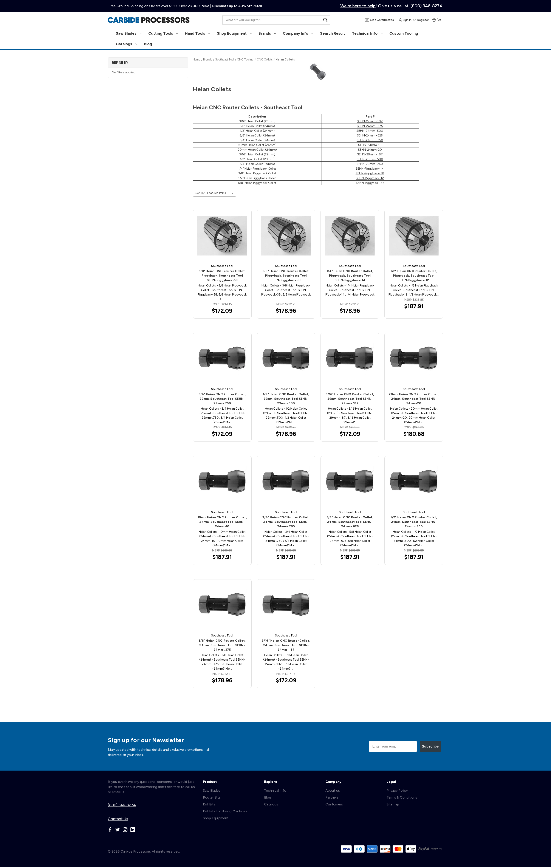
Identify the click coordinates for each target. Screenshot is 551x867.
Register (423, 20)
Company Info (296, 33)
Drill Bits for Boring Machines (225, 811)
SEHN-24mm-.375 (370, 126)
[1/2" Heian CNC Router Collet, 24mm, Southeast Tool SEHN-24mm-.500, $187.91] (414, 482)
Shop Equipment (232, 33)
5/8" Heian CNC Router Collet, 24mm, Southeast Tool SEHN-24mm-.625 (350, 522)
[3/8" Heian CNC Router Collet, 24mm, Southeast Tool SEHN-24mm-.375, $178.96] (222, 605)
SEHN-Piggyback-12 (370, 178)
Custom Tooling (403, 33)
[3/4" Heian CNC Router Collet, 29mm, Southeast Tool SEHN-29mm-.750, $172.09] (222, 359)
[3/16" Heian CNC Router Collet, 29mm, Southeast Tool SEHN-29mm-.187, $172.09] (350, 359)
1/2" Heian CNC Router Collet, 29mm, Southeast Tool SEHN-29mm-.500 (286, 398)
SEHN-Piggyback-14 (370, 168)
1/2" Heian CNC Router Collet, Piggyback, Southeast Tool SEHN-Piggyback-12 (413, 275)
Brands (265, 33)
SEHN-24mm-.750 (370, 140)
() (438, 20)
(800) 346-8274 (122, 805)
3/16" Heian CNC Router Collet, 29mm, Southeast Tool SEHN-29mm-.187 (350, 398)
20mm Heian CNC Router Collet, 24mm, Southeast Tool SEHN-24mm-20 (414, 398)
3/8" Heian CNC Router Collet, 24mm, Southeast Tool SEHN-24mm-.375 (222, 645)
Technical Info (365, 33)
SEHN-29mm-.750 (370, 164)
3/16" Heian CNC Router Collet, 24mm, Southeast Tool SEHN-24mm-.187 (286, 645)
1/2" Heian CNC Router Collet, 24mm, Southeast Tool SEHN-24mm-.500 (413, 522)
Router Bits (212, 797)
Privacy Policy (397, 790)
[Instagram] (125, 829)
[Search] (325, 20)
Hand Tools (195, 33)
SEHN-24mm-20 (370, 150)
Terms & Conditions (402, 797)
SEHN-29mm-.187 (370, 154)
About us (332, 790)
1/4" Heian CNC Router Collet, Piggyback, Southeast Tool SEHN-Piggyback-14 (350, 275)
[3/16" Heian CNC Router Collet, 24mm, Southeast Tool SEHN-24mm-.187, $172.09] (286, 605)
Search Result (332, 33)
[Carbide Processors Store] (149, 20)
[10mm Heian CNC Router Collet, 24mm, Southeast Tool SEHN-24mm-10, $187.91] (222, 482)
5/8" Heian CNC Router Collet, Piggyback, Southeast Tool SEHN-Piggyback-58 (222, 275)
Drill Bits (209, 804)
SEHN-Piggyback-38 (370, 173)
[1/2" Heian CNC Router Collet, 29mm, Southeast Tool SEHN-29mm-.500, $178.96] (286, 359)
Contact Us (118, 818)
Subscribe (430, 746)
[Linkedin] (132, 829)
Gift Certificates (381, 20)
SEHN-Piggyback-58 (370, 183)
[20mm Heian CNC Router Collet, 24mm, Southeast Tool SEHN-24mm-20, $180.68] (414, 359)
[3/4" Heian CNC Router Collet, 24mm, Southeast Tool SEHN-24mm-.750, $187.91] (286, 482)
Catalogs (124, 44)
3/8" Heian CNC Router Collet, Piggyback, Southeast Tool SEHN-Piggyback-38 (286, 275)
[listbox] (221, 193)
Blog (148, 44)
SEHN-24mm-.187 (370, 121)
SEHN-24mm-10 (370, 145)
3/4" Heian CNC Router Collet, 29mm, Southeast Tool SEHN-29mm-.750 (222, 398)
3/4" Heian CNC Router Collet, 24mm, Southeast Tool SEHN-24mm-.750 (286, 522)
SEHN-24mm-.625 (370, 135)
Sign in (407, 20)
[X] (117, 829)
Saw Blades (126, 33)
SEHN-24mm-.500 (370, 131)
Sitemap (393, 804)
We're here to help (358, 5)
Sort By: (200, 193)
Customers (334, 804)
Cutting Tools (161, 33)
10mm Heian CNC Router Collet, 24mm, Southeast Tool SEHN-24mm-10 (222, 522)
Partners (332, 797)
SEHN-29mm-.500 (370, 159)
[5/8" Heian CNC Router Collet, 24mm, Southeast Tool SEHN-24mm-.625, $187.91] (350, 482)
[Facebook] (110, 829)
